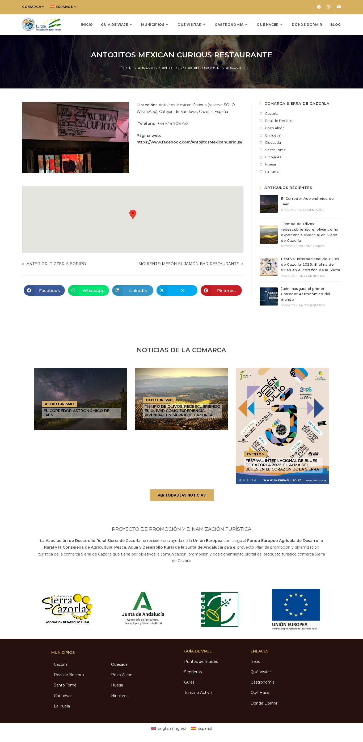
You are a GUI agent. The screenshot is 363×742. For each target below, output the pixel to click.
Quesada (273, 142)
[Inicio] (122, 68)
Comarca (31, 7)
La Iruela (272, 171)
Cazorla (271, 113)
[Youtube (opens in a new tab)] (337, 7)
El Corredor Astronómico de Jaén (76, 412)
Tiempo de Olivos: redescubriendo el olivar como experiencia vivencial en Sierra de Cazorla (182, 410)
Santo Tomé (275, 150)
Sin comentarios (311, 210)
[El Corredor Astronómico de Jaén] (269, 204)
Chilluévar (273, 135)
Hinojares (273, 157)
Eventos (255, 454)
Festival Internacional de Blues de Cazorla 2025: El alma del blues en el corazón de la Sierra (310, 264)
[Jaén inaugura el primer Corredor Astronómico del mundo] (269, 296)
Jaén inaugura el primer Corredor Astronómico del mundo (305, 294)
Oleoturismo (159, 400)
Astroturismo (59, 404)
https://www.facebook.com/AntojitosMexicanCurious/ (189, 142)
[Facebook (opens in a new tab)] (319, 7)
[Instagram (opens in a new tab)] (329, 7)
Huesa (270, 164)
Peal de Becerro (279, 120)
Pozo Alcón (275, 128)
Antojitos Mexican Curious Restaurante (202, 68)
